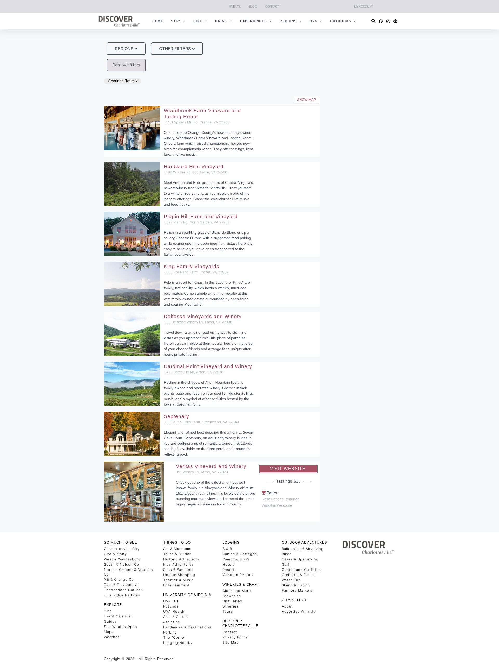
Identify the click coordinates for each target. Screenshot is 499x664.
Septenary (176, 416)
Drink (221, 21)
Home (157, 21)
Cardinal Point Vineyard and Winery (208, 366)
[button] (374, 21)
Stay (175, 21)
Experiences (253, 21)
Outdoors (340, 21)
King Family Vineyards (191, 266)
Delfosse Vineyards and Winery (203, 316)
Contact (272, 6)
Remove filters (126, 64)
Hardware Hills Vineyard (194, 166)
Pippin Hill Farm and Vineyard (201, 216)
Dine (197, 21)
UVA (313, 21)
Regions (288, 21)
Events (235, 6)
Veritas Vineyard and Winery (211, 466)
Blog (253, 6)
